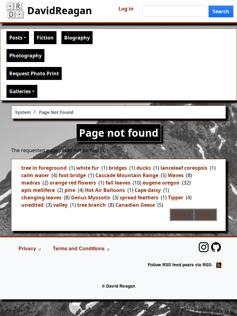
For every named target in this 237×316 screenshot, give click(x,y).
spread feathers (139, 197)
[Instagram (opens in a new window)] (204, 247)
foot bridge (72, 175)
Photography (25, 55)
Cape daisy (148, 190)
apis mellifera (38, 190)
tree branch (91, 205)
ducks (143, 167)
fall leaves (118, 182)
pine (69, 190)
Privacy (27, 248)
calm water (35, 175)
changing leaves (41, 197)
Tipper (175, 197)
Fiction (45, 37)
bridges (118, 167)
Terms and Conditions (79, 248)
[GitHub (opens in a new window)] (216, 247)
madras (30, 182)
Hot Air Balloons (105, 190)
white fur (87, 167)
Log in (126, 8)
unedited (32, 205)
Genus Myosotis (90, 197)
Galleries (20, 91)
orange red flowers (73, 182)
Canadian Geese (135, 205)
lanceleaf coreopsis (183, 167)
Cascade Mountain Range (126, 175)
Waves (176, 175)
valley (60, 205)
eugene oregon (161, 182)
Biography (77, 37)
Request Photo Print (34, 73)
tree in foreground (44, 167)
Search (221, 11)
